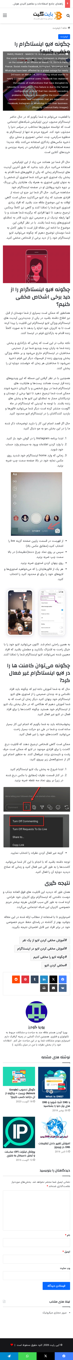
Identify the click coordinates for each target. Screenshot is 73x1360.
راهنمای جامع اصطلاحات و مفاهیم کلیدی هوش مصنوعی (33, 4)
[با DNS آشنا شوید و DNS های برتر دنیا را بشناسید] (54, 1083)
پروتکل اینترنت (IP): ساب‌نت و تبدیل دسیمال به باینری (20, 1153)
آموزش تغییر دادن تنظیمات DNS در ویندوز (54, 1145)
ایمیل (66, 1252)
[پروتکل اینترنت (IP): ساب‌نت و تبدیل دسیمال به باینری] (19, 1132)
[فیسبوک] (63, 979)
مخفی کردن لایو (55, 965)
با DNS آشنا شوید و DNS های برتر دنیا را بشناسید (56, 1104)
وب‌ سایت (65, 1268)
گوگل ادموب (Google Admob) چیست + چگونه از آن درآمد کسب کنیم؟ (20, 1093)
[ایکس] (53, 979)
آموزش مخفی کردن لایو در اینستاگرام (41, 948)
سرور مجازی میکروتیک (54, 1313)
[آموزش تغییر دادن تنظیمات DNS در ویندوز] (54, 1128)
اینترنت (56, 28)
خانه (65, 28)
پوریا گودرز (36, 1027)
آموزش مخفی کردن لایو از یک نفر (43, 940)
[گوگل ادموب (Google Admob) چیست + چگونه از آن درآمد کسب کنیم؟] (19, 1076)
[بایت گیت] (47, 16)
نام (67, 1235)
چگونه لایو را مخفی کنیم (49, 957)
